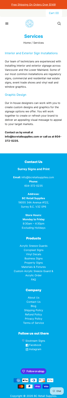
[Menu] (7, 23)
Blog (33, 306)
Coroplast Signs (33, 250)
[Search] (59, 23)
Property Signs (33, 262)
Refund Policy (33, 314)
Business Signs (34, 258)
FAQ (33, 279)
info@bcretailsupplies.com (37, 177)
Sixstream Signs (35, 340)
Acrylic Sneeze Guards (33, 245)
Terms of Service (33, 322)
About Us (33, 297)
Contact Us (33, 301)
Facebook (34, 345)
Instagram (34, 349)
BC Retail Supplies (45, 396)
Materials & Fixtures (33, 266)
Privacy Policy (33, 318)
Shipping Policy (33, 310)
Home (27, 42)
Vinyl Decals (33, 254)
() (54, 13)
